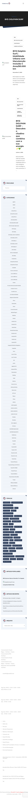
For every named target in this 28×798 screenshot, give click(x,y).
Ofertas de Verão (14, 387)
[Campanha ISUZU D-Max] (8, 581)
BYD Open (14, 228)
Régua (5, 548)
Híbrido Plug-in (14, 312)
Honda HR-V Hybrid (8, 537)
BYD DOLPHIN (20, 101)
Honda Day (14, 327)
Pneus (14, 399)
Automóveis (7, 502)
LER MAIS (17, 89)
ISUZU (11, 540)
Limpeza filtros (14, 369)
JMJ (14, 360)
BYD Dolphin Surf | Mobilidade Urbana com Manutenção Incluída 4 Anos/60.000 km (19, 60)
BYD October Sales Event (14, 225)
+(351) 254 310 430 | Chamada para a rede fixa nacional (15, 781)
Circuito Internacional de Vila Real (14, 285)
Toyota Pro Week (14, 467)
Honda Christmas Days (9, 532)
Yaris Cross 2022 (7, 561)
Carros (6, 518)
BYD (15, 37)
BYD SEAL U (14, 240)
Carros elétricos (14, 276)
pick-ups (14, 393)
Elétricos (6, 529)
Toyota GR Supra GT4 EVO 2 (14, 464)
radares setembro (14, 411)
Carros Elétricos (18, 46)
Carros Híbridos (14, 279)
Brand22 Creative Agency (17, 792)
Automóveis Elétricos (17, 502)
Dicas (14, 300)
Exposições (14, 303)
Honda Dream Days (14, 330)
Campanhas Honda (14, 261)
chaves (14, 282)
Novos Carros (14, 384)
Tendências (14, 434)
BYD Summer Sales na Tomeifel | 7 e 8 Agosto (13, 578)
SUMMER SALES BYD (14, 432)
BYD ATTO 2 (14, 210)
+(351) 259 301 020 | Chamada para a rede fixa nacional (15, 761)
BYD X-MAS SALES (14, 252)
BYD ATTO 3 (14, 216)
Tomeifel (14, 440)
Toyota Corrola (14, 455)
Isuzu (14, 351)
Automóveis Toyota (8, 507)
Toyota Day (14, 458)
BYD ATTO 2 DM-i (14, 213)
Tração (14, 479)
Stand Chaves (6, 742)
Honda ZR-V (14, 342)
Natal (14, 378)
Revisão (14, 417)
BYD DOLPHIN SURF (18, 40)
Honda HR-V (14, 336)
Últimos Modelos (14, 482)
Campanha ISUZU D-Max (8, 584)
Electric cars (18, 526)
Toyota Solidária (14, 473)
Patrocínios (14, 390)
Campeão (14, 267)
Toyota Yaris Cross (8, 553)
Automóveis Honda (8, 505)
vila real (14, 488)
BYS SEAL (14, 255)
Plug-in (14, 396)
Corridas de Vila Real (14, 294)
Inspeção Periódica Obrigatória (14, 345)
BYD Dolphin (7, 510)
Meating (14, 375)
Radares (12, 542)
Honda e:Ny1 (14, 333)
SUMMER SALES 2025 (14, 429)
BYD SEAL (14, 231)
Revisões (14, 420)
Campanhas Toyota (14, 264)
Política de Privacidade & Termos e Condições (14, 744)
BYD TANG (14, 249)
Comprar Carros (14, 288)
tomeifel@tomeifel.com (8, 673)
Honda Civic (14, 321)
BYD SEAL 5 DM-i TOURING (14, 234)
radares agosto (14, 405)
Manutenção (14, 372)
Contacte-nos (6, 734)
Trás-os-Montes (20, 556)
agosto (14, 201)
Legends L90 (14, 366)
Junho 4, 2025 (19, 152)
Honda (14, 318)
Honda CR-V (14, 324)
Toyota (14, 443)
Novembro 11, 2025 (17, 72)
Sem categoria (14, 423)
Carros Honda (7, 521)
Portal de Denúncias (7, 750)
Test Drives (14, 437)
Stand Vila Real (6, 736)
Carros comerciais (14, 270)
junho (14, 363)
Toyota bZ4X (14, 446)
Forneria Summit (14, 309)
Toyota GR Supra (14, 461)
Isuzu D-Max (14, 354)
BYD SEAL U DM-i (14, 243)
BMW (14, 204)
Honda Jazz (14, 339)
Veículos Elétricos (19, 116)
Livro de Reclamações (8, 747)
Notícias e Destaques (8, 731)
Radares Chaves (7, 545)
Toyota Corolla (14, 452)
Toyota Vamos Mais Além (14, 476)
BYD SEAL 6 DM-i (14, 237)
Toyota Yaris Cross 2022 (9, 556)
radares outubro (14, 408)
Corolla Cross (14, 291)
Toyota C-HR (14, 449)
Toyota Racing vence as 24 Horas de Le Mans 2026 (12, 611)
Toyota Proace (14, 470)
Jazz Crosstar (14, 357)
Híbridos (14, 315)
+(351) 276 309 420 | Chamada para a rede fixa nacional (15, 770)
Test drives (12, 548)
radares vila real (14, 414)
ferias (14, 306)
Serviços (14, 426)
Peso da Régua (18, 540)
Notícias (14, 381)
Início (4, 721)
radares (14, 402)
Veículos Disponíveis (8, 729)
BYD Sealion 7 (14, 246)
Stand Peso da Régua (8, 739)
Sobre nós (5, 723)
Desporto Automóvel (14, 297)
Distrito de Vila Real (8, 526)
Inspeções (14, 348)
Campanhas (17, 43)
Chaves (5, 524)
